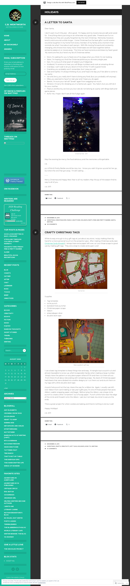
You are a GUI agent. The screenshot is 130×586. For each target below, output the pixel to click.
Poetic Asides (10, 521)
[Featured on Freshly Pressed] (14, 183)
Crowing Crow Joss (13, 413)
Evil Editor (9, 492)
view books (23, 223)
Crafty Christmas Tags (62, 232)
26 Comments (52, 224)
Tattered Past (10, 450)
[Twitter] (13, 569)
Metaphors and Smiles (14, 426)
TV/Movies (8, 339)
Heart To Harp (10, 419)
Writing (7, 342)
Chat (6, 282)
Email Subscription (14, 58)
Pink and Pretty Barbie (101, 220)
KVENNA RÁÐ (9, 423)
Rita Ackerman (10, 441)
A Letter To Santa (58, 22)
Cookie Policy (42, 582)
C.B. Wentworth (15, 24)
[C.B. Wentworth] (15, 15)
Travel (7, 335)
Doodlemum (9, 416)
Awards (8, 49)
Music (6, 323)
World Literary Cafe (13, 531)
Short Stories (10, 332)
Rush (6, 289)
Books (7, 310)
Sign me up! (10, 80)
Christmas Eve (60, 220)
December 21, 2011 (53, 444)
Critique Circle (10, 488)
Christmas (51, 220)
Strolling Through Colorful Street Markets (12, 241)
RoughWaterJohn (12, 444)
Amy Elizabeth (10, 410)
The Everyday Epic (12, 459)
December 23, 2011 (53, 217)
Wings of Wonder (12, 466)
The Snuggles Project (14, 549)
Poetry (7, 326)
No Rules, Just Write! (13, 518)
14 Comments (52, 448)
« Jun (6, 388)
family (69, 220)
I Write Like (9, 506)
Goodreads (9, 495)
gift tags (73, 446)
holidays (84, 220)
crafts (58, 446)
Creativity (8, 313)
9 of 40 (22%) (19, 221)
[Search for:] (15, 350)
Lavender (8, 286)
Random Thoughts (12, 329)
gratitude (76, 220)
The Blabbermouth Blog (15, 527)
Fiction (7, 320)
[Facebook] (17, 569)
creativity (65, 446)
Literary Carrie (11, 509)
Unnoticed (9, 298)
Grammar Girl (10, 498)
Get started (81, 2)
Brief (6, 295)
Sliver (6, 252)
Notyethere (9, 432)
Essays (7, 316)
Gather (7, 276)
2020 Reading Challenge (15, 208)
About (7, 40)
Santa (113, 220)
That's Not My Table (13, 456)
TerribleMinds (10, 524)
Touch (7, 292)
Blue (6, 270)
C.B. (12, 214)
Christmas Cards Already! (55, 243)
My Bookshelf (11, 45)
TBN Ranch (8, 453)
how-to (88, 446)
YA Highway (9, 537)
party (90, 220)
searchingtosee (11, 447)
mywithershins (10, 429)
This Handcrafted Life (14, 463)
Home (6, 36)
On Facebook (11, 189)
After (6, 279)
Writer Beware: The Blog (15, 534)
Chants (7, 273)
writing (50, 222)
